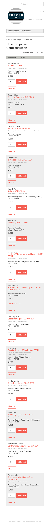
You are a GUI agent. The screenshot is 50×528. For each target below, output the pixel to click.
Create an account (37, 19)
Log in (27, 19)
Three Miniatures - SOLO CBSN (21, 383)
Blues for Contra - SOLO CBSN (21, 97)
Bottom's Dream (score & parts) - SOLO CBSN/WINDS (24, 288)
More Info (11, 89)
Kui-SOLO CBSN (15, 66)
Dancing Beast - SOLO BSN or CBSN (23, 350)
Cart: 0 (41, 11)
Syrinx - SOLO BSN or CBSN (19, 128)
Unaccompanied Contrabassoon (23, 39)
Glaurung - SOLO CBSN (18, 222)
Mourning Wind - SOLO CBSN (20, 414)
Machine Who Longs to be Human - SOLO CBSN (25, 255)
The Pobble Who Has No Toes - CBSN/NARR (21, 478)
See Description (14, 304)
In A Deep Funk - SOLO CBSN (20, 160)
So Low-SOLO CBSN (16, 191)
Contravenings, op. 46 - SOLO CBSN (23, 446)
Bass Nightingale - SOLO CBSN (21, 319)
